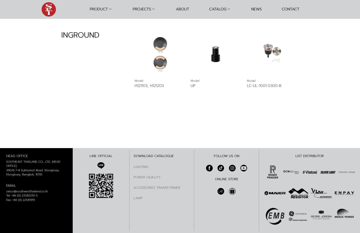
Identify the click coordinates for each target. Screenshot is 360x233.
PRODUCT (99, 9)
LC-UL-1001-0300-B (264, 86)
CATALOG (217, 9)
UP (193, 86)
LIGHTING (141, 166)
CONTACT (290, 9)
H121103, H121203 (149, 86)
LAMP (138, 198)
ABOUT (182, 9)
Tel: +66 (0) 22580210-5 (22, 195)
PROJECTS (142, 9)
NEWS (256, 9)
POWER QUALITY (147, 177)
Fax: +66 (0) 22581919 (20, 200)
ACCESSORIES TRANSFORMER (157, 187)
